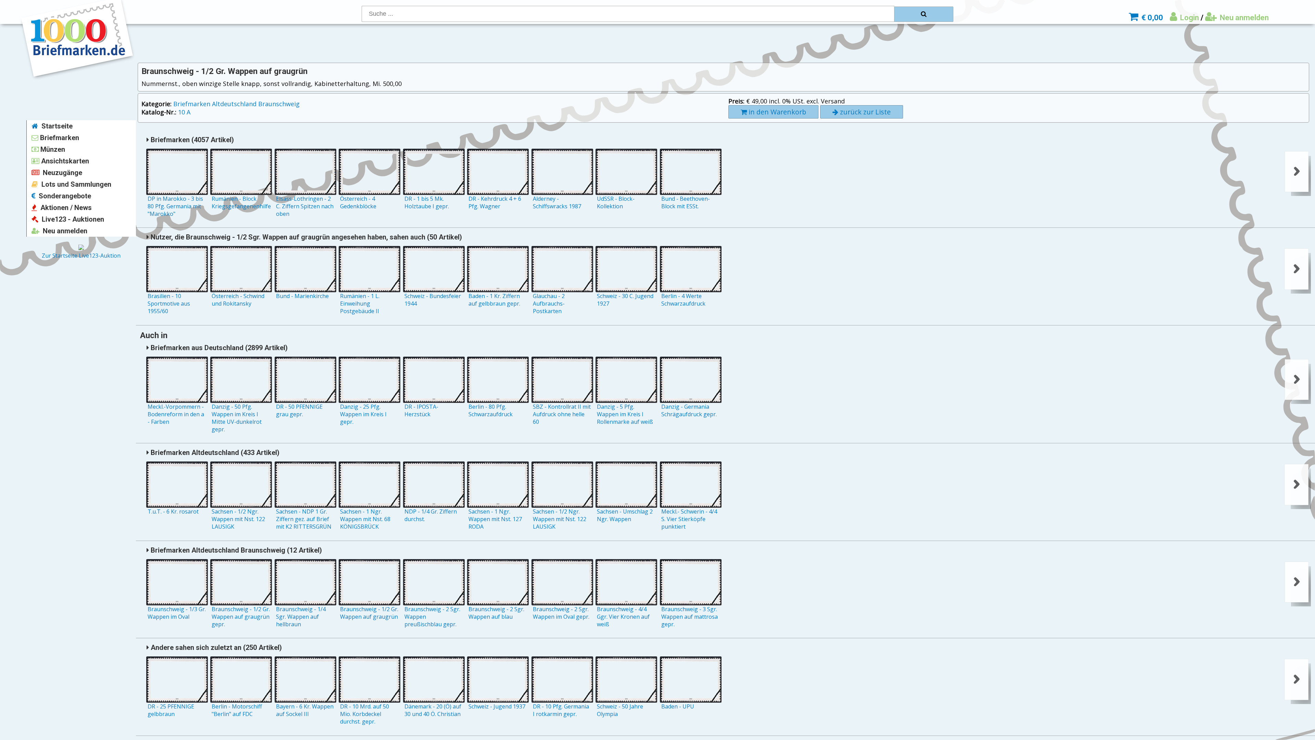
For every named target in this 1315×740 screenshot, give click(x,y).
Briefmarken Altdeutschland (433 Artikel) (214, 452)
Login (1188, 17)
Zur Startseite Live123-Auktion (81, 255)
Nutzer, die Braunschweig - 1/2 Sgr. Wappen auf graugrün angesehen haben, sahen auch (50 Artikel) (305, 237)
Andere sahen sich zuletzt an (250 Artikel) (215, 647)
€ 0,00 (1151, 17)
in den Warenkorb (776, 111)
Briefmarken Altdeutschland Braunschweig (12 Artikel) (235, 550)
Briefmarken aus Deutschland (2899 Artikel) (218, 348)
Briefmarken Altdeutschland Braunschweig (236, 104)
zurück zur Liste (864, 111)
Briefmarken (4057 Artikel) (191, 140)
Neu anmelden (1243, 17)
